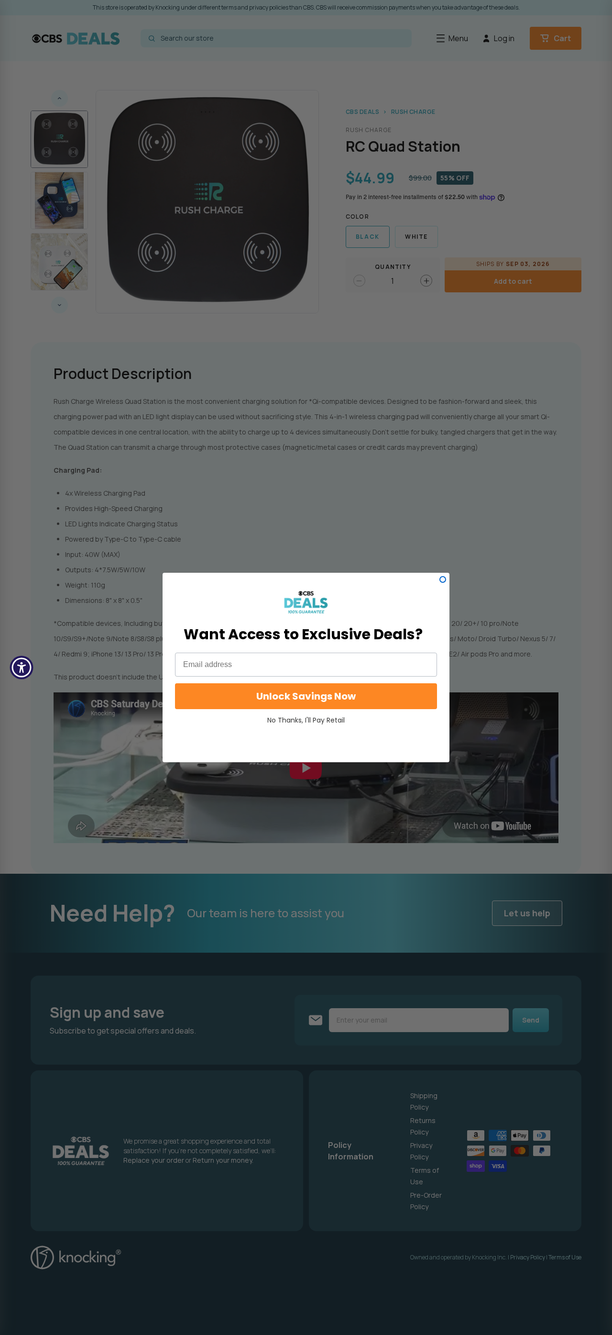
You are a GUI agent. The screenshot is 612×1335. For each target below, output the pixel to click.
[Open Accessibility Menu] (21, 667)
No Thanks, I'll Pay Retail (306, 720)
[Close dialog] (443, 579)
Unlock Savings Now (306, 696)
